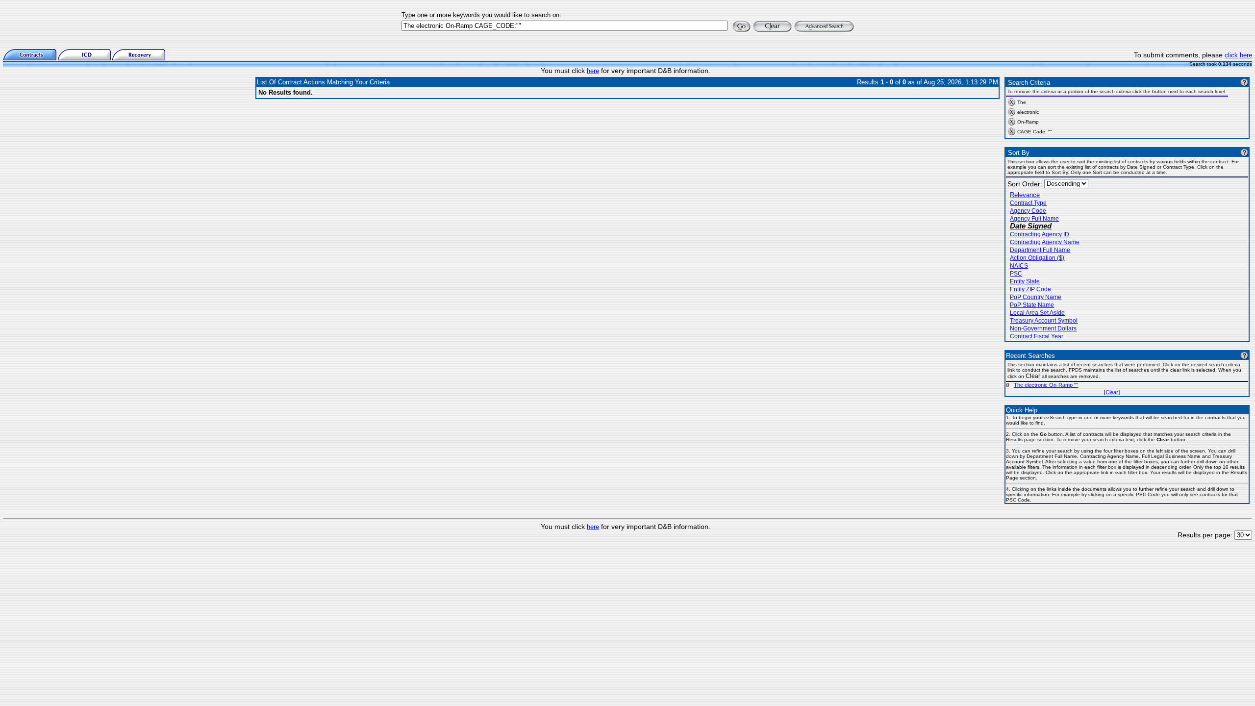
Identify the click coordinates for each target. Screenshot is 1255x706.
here (593, 71)
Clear (1111, 392)
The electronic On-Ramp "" (1046, 385)
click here (1238, 55)
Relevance (1025, 195)
